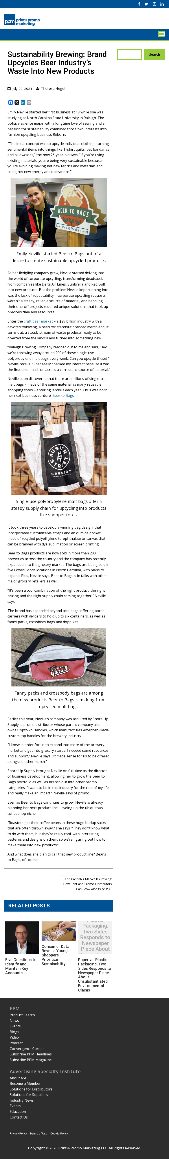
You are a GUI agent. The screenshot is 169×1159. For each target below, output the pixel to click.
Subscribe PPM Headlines (31, 1054)
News (14, 1020)
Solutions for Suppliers (29, 1094)
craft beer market (38, 321)
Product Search (22, 1015)
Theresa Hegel (53, 88)
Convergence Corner (27, 1048)
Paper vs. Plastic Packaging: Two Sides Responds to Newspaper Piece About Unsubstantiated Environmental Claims (95, 943)
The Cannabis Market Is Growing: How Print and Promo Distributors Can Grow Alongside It (87, 884)
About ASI (18, 1078)
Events (15, 1026)
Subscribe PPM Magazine (31, 1059)
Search (154, 54)
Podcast (16, 1043)
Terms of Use (39, 1133)
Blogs (14, 1031)
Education (18, 1111)
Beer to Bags (63, 395)
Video (14, 1037)
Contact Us (19, 1117)
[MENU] (161, 34)
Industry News (22, 1100)
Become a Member (25, 1083)
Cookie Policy (59, 1133)
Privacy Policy (18, 1133)
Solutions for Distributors (31, 1089)
